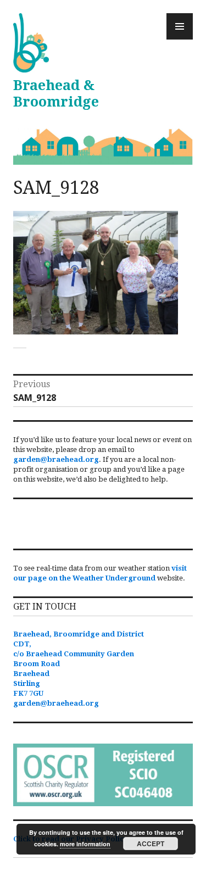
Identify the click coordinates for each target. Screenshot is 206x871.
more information (85, 844)
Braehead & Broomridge (56, 93)
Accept (150, 843)
